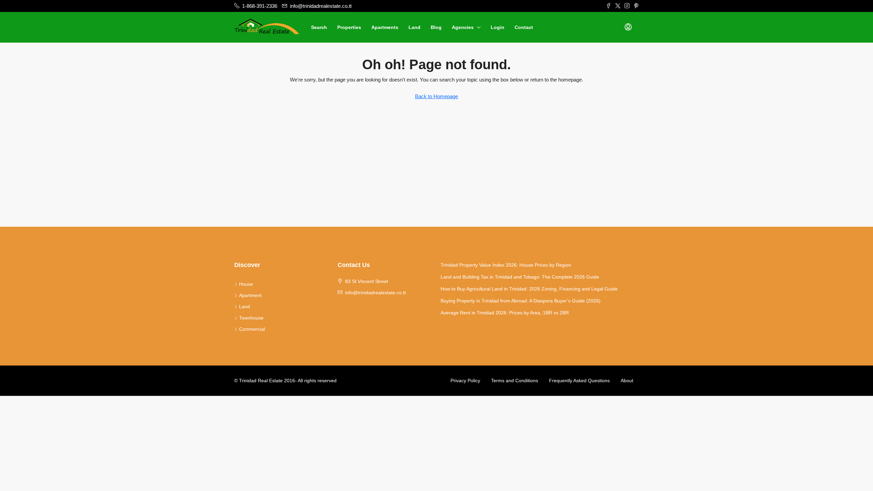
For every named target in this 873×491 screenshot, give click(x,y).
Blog (436, 27)
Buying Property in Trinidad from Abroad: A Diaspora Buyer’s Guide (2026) (521, 300)
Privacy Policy (465, 380)
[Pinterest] (636, 6)
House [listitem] (246, 284)
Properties (349, 27)
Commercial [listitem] (252, 329)
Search (319, 27)
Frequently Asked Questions (579, 380)
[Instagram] (627, 6)
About (627, 380)
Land (414, 27)
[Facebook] (608, 6)
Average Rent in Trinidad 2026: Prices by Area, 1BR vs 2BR (505, 312)
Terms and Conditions (514, 380)
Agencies (463, 27)
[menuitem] (628, 27)
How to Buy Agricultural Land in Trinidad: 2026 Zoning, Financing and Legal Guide (529, 289)
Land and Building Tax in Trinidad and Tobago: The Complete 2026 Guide (520, 277)
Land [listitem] (244, 306)
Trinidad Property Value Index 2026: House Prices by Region (506, 265)
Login (497, 27)
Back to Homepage (436, 96)
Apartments (384, 27)
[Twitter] (617, 6)
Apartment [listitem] (250, 295)
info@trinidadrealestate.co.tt (375, 292)
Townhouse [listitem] (251, 318)
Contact (524, 27)
